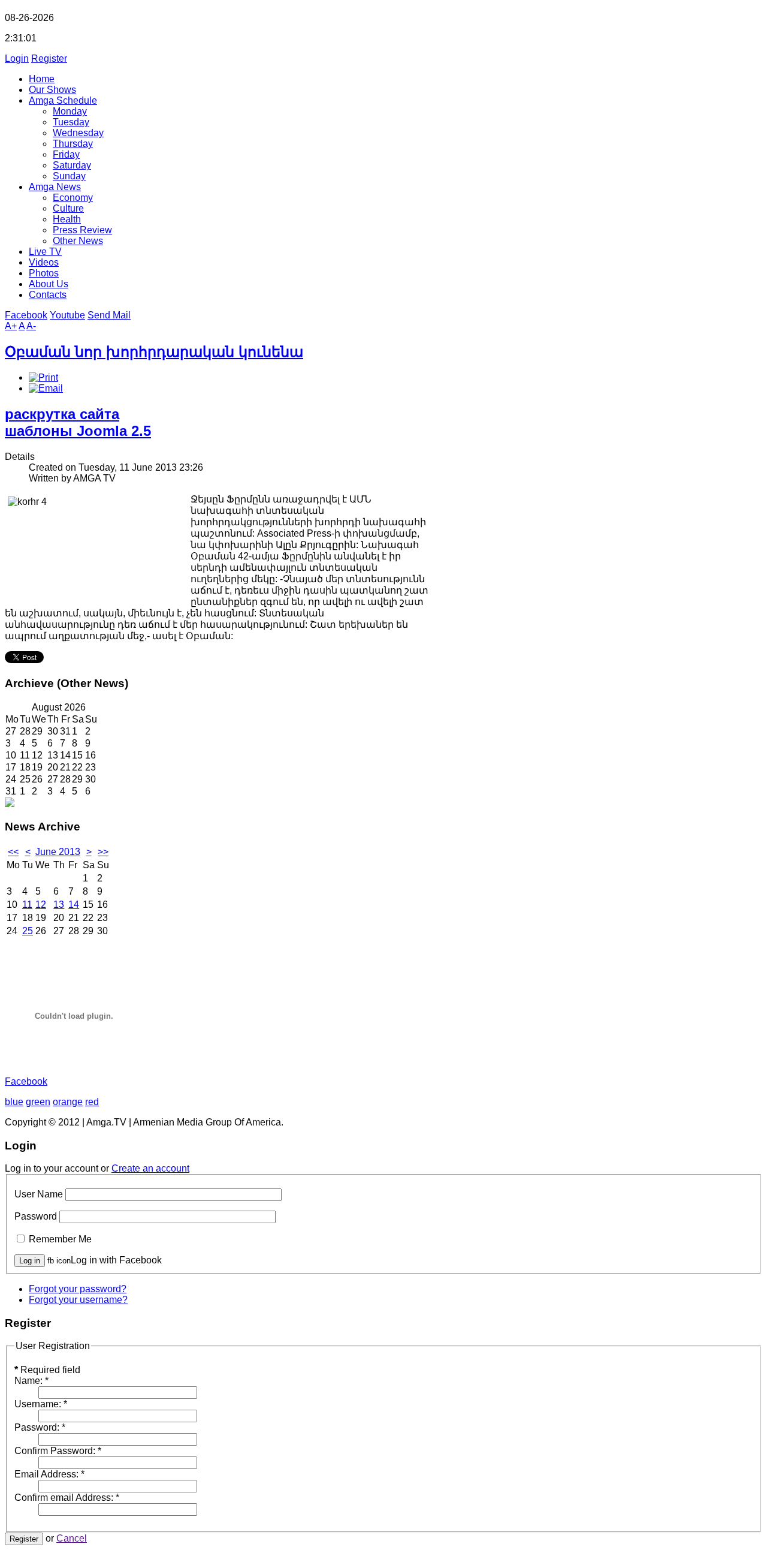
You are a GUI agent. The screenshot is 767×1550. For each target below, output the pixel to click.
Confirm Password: (57, 1451)
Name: (31, 1381)
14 (73, 904)
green (38, 1102)
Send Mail (109, 315)
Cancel (71, 1538)
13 (58, 904)
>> (103, 852)
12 (40, 904)
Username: (40, 1404)
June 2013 (57, 852)
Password (35, 1216)
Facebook (26, 315)
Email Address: (49, 1474)
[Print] (43, 377)
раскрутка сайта (62, 414)
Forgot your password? (77, 1289)
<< (13, 852)
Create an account (150, 1168)
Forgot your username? (78, 1300)
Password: (39, 1427)
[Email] (46, 388)
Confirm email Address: (66, 1497)
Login (17, 58)
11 (27, 904)
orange (68, 1102)
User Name (38, 1194)
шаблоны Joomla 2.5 (78, 431)
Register (49, 58)
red (92, 1102)
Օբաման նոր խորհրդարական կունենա (154, 352)
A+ (11, 326)
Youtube (67, 315)
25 (27, 931)
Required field (47, 1370)
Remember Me (60, 1239)
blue (14, 1102)
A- (31, 326)
